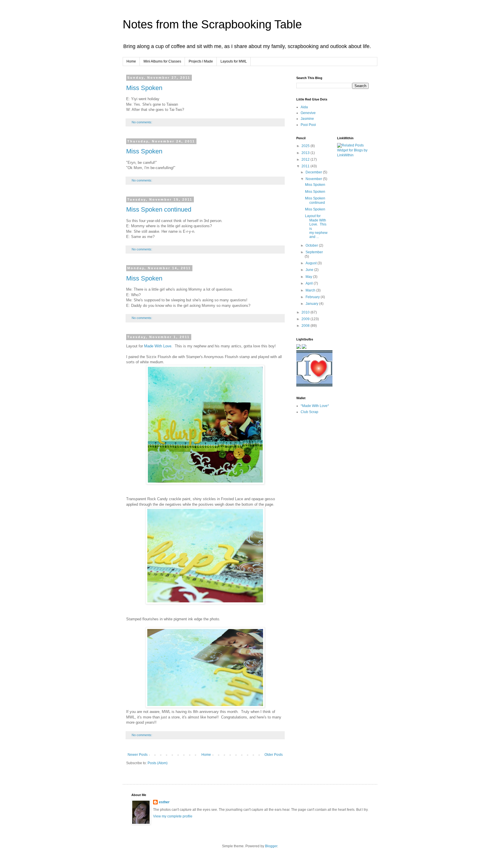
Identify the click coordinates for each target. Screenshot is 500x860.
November (314, 179)
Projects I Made (201, 61)
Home (131, 61)
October (312, 245)
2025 (306, 146)
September (314, 252)
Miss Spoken (144, 87)
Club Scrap (309, 412)
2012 (306, 159)
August (311, 263)
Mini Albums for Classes (162, 61)
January (312, 304)
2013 (306, 153)
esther (164, 802)
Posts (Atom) (158, 763)
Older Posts (273, 755)
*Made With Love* (315, 406)
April (310, 283)
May (309, 277)
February (313, 297)
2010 (306, 312)
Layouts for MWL (233, 61)
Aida (304, 107)
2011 (306, 166)
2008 (306, 326)
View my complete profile (172, 816)
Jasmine (307, 119)
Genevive (308, 113)
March (311, 290)
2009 (306, 319)
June (310, 270)
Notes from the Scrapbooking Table (212, 24)
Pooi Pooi (308, 125)
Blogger (271, 846)
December (314, 172)
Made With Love (157, 346)
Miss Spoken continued (158, 209)
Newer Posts (138, 755)
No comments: (142, 122)
